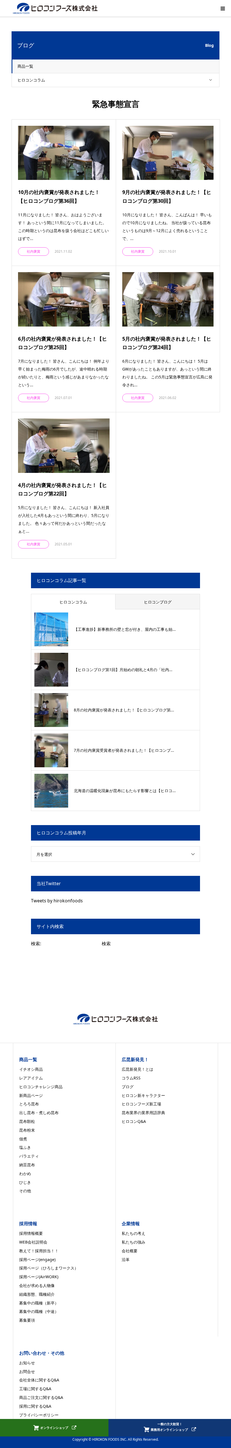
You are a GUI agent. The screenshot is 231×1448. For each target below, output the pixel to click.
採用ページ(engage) (37, 1259)
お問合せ (27, 1371)
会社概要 (129, 1250)
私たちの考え (133, 1233)
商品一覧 (25, 66)
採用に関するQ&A (35, 1406)
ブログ (128, 1086)
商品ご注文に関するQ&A (41, 1397)
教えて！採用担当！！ (39, 1250)
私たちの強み (133, 1242)
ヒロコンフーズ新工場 (141, 1104)
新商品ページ (31, 1095)
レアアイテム (31, 1078)
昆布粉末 (27, 1130)
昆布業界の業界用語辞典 (143, 1112)
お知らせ (27, 1362)
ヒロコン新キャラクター (143, 1095)
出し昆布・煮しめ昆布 (39, 1112)
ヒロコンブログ (158, 602)
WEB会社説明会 (33, 1242)
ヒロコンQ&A (134, 1121)
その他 (25, 1190)
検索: (36, 943)
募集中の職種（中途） (39, 1311)
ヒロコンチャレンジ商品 (41, 1086)
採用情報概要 (31, 1233)
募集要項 (27, 1320)
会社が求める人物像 (37, 1285)
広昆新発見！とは (137, 1069)
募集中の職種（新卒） (39, 1303)
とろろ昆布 (29, 1104)
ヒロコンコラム (31, 80)
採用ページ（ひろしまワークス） (48, 1268)
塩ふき (25, 1147)
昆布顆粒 (27, 1121)
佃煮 (23, 1138)
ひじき (25, 1182)
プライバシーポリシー (39, 1415)
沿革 (126, 1259)
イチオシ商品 (31, 1069)
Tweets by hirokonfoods (57, 901)
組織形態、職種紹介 (37, 1294)
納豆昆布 (27, 1164)
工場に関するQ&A (35, 1388)
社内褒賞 (33, 251)
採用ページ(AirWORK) (38, 1276)
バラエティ (29, 1156)
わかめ (25, 1173)
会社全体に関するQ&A (39, 1380)
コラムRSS (131, 1078)
